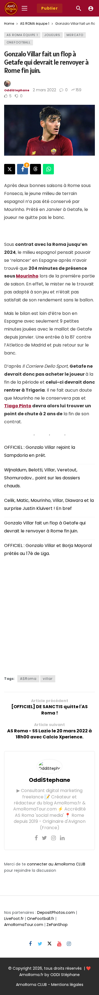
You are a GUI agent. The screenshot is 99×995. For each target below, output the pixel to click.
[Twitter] (44, 838)
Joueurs (52, 35)
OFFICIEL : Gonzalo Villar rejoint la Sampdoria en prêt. (39, 451)
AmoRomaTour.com (23, 924)
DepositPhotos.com (56, 912)
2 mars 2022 (44, 90)
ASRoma (28, 678)
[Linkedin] (62, 838)
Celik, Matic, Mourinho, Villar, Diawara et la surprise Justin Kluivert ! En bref (49, 504)
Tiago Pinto (17, 406)
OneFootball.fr (40, 918)
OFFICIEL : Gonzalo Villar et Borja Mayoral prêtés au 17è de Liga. (48, 549)
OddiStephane (16, 90)
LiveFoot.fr (14, 918)
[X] (49, 944)
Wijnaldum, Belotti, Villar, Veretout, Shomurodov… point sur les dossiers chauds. (42, 478)
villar (48, 678)
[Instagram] (53, 838)
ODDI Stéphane (65, 974)
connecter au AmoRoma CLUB (56, 864)
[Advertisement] (49, 614)
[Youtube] (59, 944)
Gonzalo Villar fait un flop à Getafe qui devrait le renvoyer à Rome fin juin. (45, 527)
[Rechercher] (79, 8)
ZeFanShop (57, 924)
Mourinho (27, 276)
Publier (49, 8)
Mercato (75, 35)
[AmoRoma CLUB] (91, 8)
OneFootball (19, 42)
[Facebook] (36, 838)
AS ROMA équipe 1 (22, 35)
